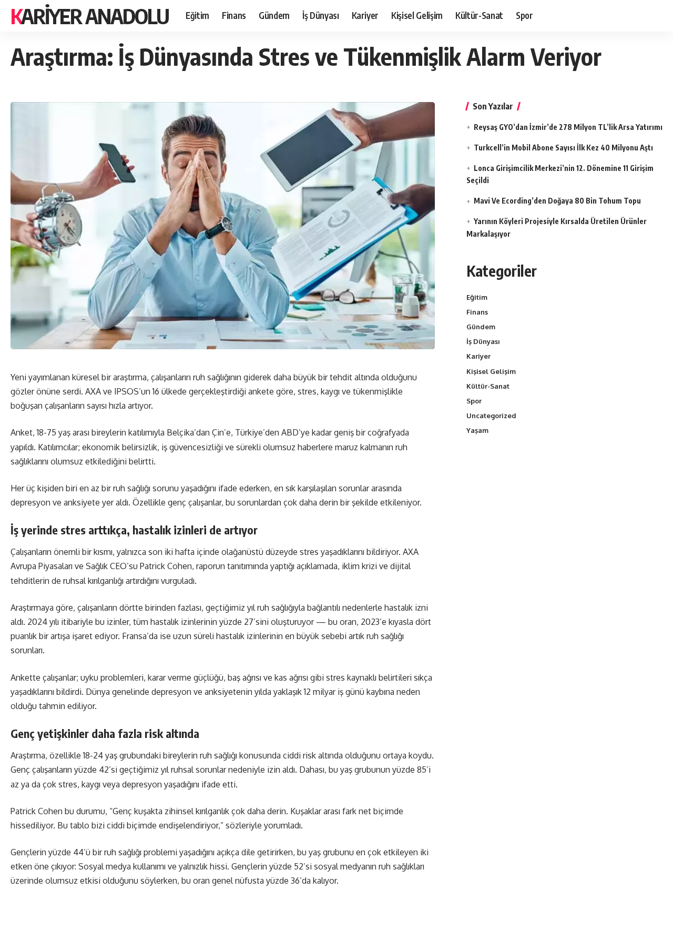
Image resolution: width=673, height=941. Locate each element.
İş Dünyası (483, 341)
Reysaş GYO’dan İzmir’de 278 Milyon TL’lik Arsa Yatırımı (568, 127)
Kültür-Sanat (487, 386)
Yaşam (477, 430)
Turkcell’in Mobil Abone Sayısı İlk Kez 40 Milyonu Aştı (563, 147)
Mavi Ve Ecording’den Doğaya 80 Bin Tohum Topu (557, 200)
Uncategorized (491, 415)
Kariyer (478, 356)
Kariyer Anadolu (90, 15)
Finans (477, 312)
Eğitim (476, 297)
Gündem (480, 326)
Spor (474, 401)
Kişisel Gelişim (491, 371)
